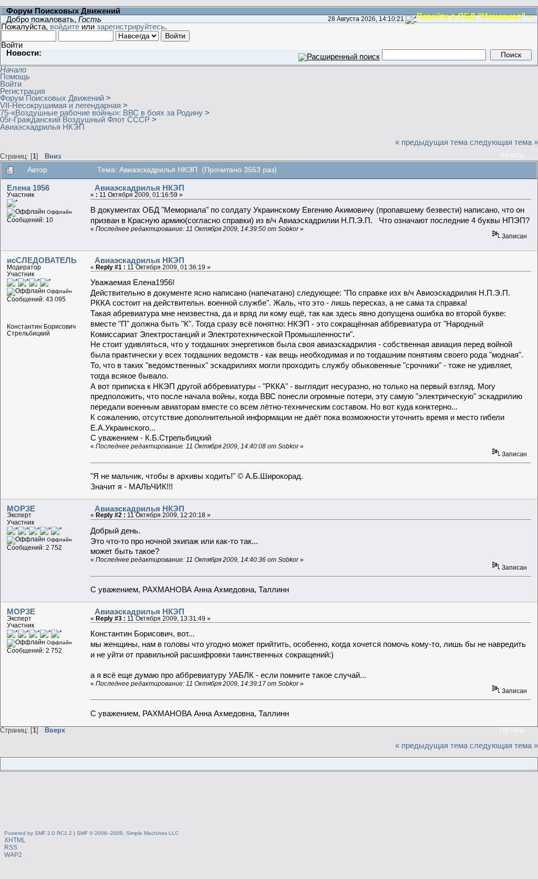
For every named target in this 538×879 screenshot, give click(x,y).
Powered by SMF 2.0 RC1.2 (38, 833)
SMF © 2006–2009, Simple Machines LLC (128, 833)
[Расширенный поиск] (339, 54)
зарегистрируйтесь (131, 26)
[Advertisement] (269, 802)
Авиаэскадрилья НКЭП (139, 187)
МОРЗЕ (21, 508)
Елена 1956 (28, 187)
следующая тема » (504, 142)
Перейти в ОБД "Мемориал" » (474, 16)
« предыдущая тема (431, 142)
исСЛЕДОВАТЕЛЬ (42, 260)
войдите (64, 26)
